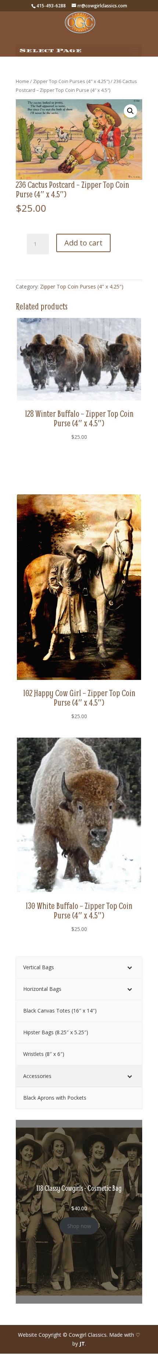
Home (22, 81)
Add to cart (83, 243)
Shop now (79, 1225)
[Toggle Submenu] (129, 967)
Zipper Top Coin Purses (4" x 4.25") (71, 81)
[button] (130, 111)
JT (82, 1343)
